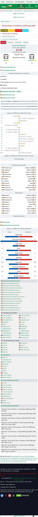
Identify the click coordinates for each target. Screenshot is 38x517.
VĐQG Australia (25, 333)
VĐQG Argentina (7, 328)
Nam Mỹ (5, 347)
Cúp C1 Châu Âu (7, 315)
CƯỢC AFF (11, 30)
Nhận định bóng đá (29, 7)
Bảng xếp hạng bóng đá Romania (11, 281)
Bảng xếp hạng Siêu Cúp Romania (11, 285)
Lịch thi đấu (29, 2)
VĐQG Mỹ (23, 328)
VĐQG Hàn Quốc (7, 333)
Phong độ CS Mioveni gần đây (10, 39)
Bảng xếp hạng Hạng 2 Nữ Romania (12, 299)
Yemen (4, 400)
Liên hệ (20, 478)
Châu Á (23, 345)
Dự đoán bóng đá (19, 2)
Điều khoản (26, 478)
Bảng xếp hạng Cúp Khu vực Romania (12, 301)
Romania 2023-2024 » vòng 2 (11, 91)
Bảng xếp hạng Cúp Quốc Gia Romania (13, 288)
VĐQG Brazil (24, 326)
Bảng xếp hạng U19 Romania (10, 305)
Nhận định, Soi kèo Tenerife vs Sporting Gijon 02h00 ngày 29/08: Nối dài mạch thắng (18, 414)
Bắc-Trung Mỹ (24, 347)
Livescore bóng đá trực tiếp (14, 458)
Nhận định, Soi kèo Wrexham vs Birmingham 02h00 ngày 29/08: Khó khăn (18, 410)
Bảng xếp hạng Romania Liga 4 (11, 294)
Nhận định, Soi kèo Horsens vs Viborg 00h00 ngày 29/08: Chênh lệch (18, 432)
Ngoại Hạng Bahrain (8, 398)
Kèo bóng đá (21, 7)
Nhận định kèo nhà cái (29, 11)
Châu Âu (5, 345)
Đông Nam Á (24, 343)
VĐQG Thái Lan (7, 335)
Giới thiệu (14, 478)
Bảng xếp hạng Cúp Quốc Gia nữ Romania (13, 296)
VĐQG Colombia (7, 394)
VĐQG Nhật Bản (25, 331)
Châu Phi (5, 349)
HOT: (1, 11)
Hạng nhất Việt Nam (8, 320)
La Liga (23, 322)
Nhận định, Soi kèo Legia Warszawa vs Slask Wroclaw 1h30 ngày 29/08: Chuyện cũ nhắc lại (19, 450)
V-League (23, 317)
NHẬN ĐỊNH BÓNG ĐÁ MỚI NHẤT (10, 406)
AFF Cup (5, 357)
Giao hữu (5, 352)
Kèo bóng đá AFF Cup (20, 461)
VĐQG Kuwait (6, 402)
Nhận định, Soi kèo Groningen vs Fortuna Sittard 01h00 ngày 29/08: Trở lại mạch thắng (17, 423)
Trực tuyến (10, 42)
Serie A (4, 324)
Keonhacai (16, 460)
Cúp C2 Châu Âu (25, 315)
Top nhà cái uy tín (8, 461)
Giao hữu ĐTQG (7, 337)
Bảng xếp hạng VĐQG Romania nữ (12, 307)
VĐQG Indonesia (25, 335)
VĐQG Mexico (6, 331)
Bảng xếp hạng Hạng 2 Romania (11, 310)
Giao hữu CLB (24, 337)
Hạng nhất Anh (6, 326)
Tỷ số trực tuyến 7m (8, 11)
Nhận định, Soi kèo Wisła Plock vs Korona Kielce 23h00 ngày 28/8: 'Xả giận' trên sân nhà (17, 446)
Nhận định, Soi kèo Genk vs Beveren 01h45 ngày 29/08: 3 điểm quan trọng (18, 419)
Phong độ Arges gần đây (8, 36)
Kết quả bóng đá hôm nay (16, 456)
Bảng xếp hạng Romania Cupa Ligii (12, 292)
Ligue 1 (23, 324)
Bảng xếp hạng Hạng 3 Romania (11, 290)
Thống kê (25, 42)
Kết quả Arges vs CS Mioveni (10, 33)
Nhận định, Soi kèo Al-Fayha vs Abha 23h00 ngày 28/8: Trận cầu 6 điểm (18, 437)
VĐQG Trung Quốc (7, 389)
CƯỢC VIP (25, 30)
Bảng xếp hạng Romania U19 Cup (11, 303)
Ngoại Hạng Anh (25, 320)
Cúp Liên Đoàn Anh (8, 391)
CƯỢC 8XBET (4, 30)
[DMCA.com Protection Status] (23, 495)
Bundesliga (6, 322)
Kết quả (3, 42)
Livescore (9, 2)
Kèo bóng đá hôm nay (28, 458)
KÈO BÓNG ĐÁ (6, 355)
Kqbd (2, 2)
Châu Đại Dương (25, 349)
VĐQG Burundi (6, 396)
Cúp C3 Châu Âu (7, 317)
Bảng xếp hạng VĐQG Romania (11, 283)
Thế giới (5, 343)
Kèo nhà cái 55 (18, 11)
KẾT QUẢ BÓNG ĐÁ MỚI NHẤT (10, 380)
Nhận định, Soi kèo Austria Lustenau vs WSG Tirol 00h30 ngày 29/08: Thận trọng (18, 428)
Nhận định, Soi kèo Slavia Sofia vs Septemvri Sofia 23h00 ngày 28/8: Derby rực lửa (18, 441)
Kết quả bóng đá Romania (19, 45)
